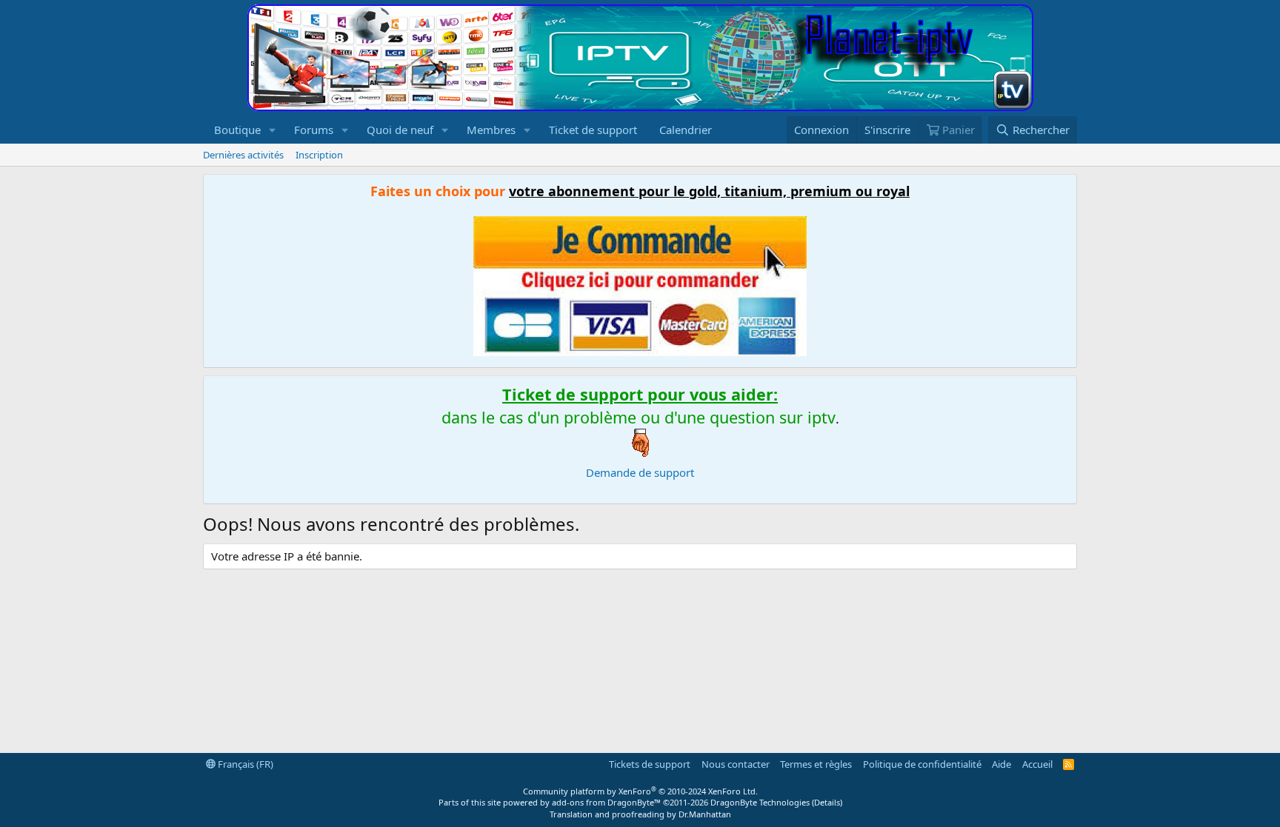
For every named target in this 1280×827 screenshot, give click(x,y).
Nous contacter (735, 764)
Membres (491, 129)
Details (827, 802)
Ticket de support (593, 129)
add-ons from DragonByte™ (606, 802)
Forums (313, 129)
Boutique (237, 129)
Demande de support (640, 472)
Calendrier (685, 129)
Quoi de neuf (400, 129)
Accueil (1037, 764)
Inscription (319, 154)
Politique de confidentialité (922, 764)
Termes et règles (816, 764)
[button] (272, 130)
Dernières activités (243, 154)
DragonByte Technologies (760, 802)
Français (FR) (244, 764)
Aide (1001, 764)
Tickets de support (649, 764)
